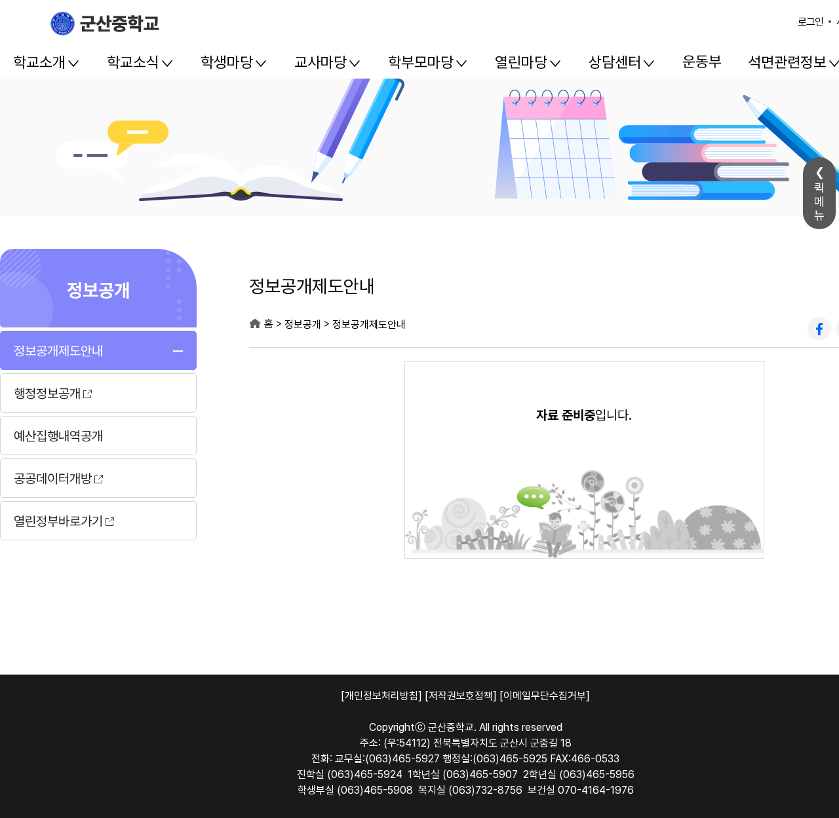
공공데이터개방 (53, 479)
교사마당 (320, 62)
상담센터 (615, 62)
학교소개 (39, 62)
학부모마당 (421, 62)
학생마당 (227, 62)
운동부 (702, 61)
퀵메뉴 (819, 201)
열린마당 (521, 62)
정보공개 (98, 289)
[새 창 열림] (819, 329)
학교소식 (133, 62)
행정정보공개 (47, 393)
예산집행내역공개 (58, 436)
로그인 (810, 22)
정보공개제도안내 (58, 351)
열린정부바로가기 (58, 521)
